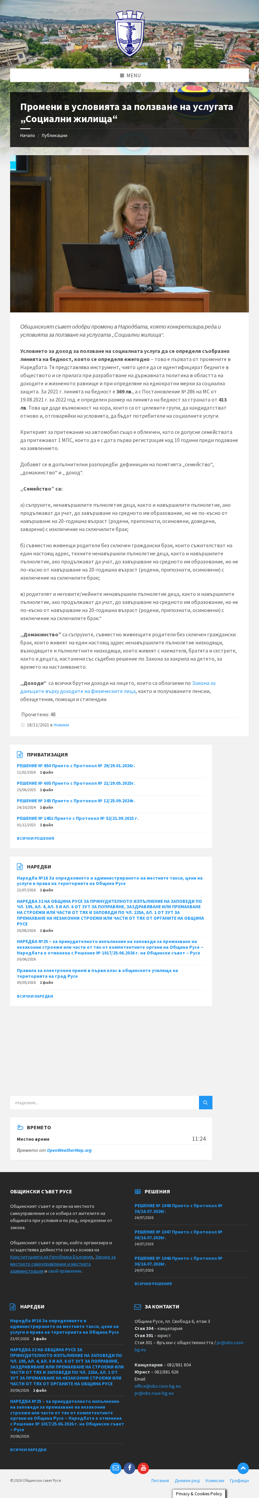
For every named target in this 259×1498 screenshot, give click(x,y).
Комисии (215, 1480)
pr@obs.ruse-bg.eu (154, 1393)
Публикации (54, 135)
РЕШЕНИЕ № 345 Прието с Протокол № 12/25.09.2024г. (76, 801)
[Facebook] (129, 1468)
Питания (160, 1480)
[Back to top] (243, 1468)
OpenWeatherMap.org (69, 1150)
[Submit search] (205, 1102)
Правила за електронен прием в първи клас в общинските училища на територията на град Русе (97, 973)
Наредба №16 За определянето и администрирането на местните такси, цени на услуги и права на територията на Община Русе (110, 881)
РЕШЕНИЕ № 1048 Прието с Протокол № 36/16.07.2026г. (179, 1208)
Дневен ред (187, 1480)
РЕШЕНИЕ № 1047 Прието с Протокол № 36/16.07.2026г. (179, 1235)
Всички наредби (35, 996)
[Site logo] (129, 55)
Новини (61, 725)
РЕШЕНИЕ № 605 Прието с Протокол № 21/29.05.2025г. (76, 783)
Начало (27, 135)
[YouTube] (143, 1468)
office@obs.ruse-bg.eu (158, 1386)
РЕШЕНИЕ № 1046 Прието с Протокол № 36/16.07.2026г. (179, 1261)
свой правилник (65, 1271)
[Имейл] (115, 1468)
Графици (239, 1480)
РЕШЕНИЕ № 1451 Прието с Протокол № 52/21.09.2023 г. (78, 818)
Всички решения (35, 838)
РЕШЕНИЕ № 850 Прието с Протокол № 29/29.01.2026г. (76, 765)
